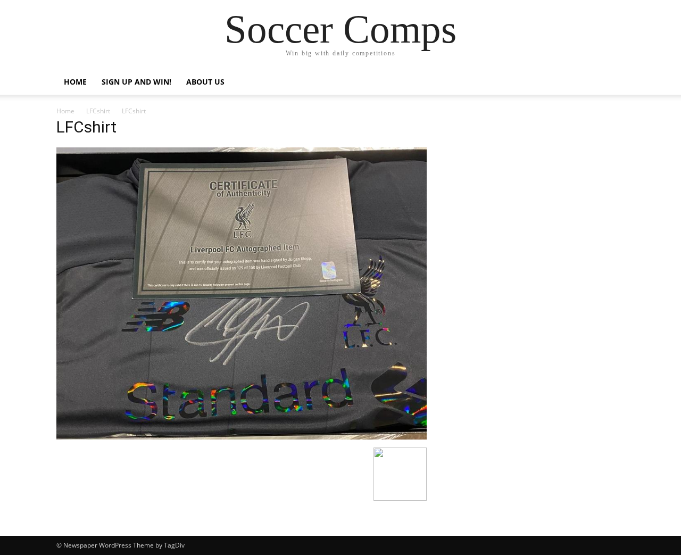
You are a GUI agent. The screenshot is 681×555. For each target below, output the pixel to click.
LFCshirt (98, 110)
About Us (205, 82)
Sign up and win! (136, 82)
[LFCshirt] (241, 436)
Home (75, 82)
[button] (612, 83)
